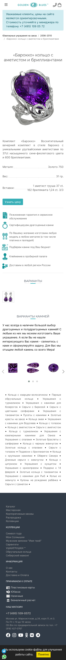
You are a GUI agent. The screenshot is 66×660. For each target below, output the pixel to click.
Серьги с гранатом (16, 484)
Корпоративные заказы (20, 513)
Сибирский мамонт (17, 555)
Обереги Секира (47, 455)
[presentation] (3, 370)
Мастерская (13, 510)
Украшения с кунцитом (40, 463)
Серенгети (12, 544)
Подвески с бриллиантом (34, 451)
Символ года (13, 533)
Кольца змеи (36, 419)
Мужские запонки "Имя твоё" (23, 540)
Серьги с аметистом (48, 427)
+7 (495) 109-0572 (18, 613)
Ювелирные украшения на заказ (20, 35)
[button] (29, 381)
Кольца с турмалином (23, 431)
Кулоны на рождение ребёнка (39, 480)
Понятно (43, 654)
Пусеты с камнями (34, 415)
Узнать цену (13, 202)
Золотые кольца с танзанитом (39, 471)
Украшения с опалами (18, 439)
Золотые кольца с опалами (23, 447)
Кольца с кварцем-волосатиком (28, 394)
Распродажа (13, 517)
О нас (9, 567)
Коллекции (12, 521)
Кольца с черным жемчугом (40, 443)
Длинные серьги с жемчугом (24, 459)
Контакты (11, 571)
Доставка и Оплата (17, 575)
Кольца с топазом (50, 423)
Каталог (10, 506)
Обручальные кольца (18, 551)
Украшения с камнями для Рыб (25, 476)
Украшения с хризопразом (22, 467)
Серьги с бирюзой (33, 406)
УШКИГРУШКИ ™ (16, 548)
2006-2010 (46, 35)
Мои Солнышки (15, 537)
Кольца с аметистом (20, 427)
